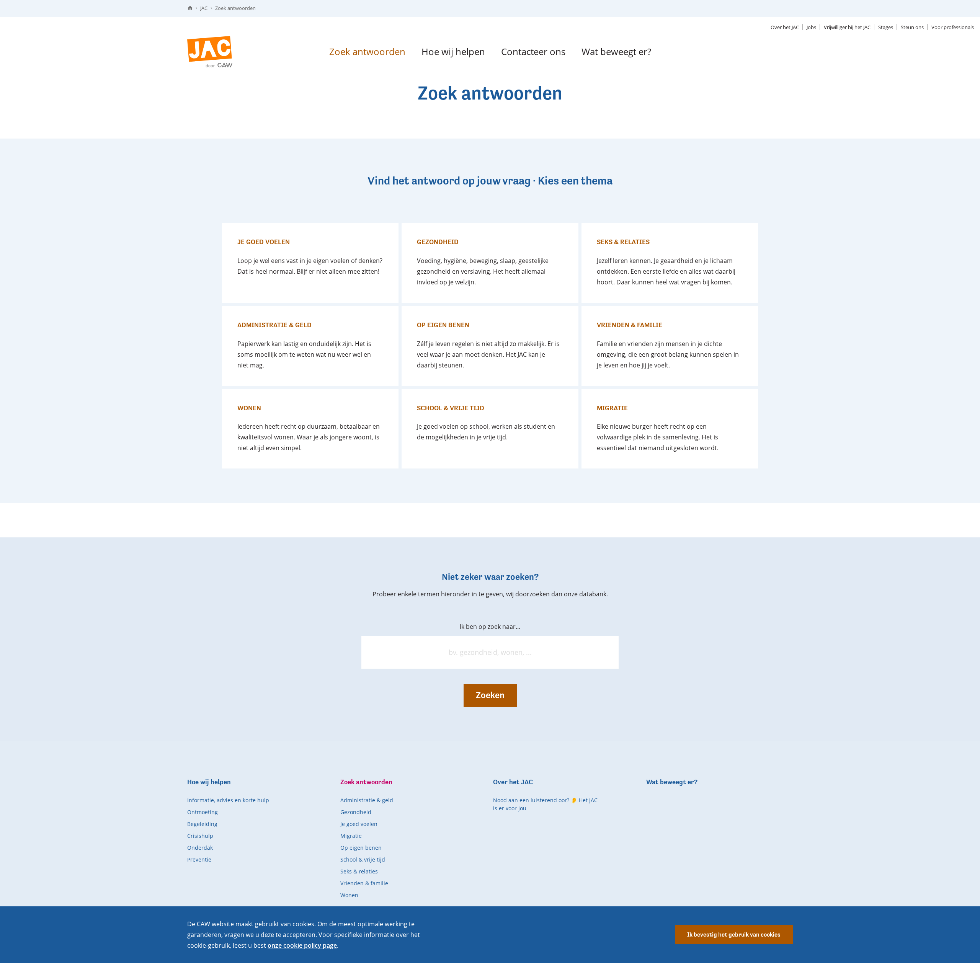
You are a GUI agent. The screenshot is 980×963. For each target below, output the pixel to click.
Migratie (351, 835)
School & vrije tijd (362, 859)
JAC (203, 8)
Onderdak (200, 847)
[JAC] (209, 51)
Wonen (349, 895)
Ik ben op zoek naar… (490, 626)
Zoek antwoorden (235, 8)
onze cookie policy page (302, 945)
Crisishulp (200, 835)
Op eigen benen (361, 847)
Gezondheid (355, 812)
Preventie (199, 859)
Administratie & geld (366, 800)
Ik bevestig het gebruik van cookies (734, 934)
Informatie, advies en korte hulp (228, 800)
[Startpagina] (190, 8)
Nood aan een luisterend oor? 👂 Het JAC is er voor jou (545, 804)
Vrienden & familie (364, 883)
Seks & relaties (359, 871)
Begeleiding (202, 824)
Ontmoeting (202, 812)
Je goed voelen (358, 824)
